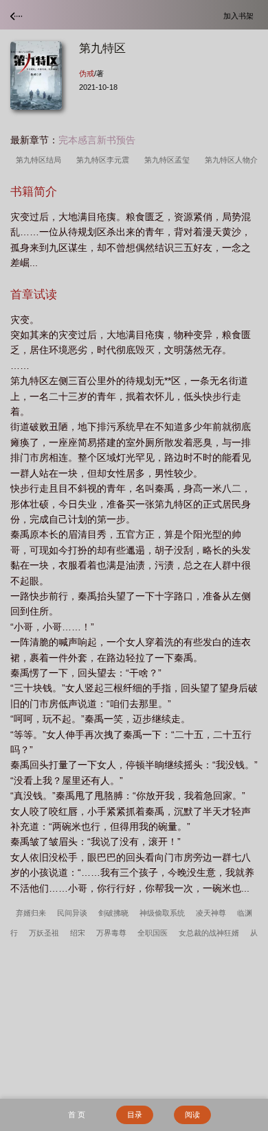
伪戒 (86, 73)
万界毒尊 (111, 933)
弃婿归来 (31, 913)
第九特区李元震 (104, 160)
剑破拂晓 (113, 913)
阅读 (192, 1114)
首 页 (76, 1114)
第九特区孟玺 (169, 160)
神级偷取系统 (162, 913)
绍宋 (77, 933)
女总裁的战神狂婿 (209, 933)
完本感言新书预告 (96, 139)
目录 (134, 1114)
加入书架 (240, 15)
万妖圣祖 (44, 933)
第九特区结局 (40, 160)
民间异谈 (72, 913)
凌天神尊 (211, 913)
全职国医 (152, 933)
